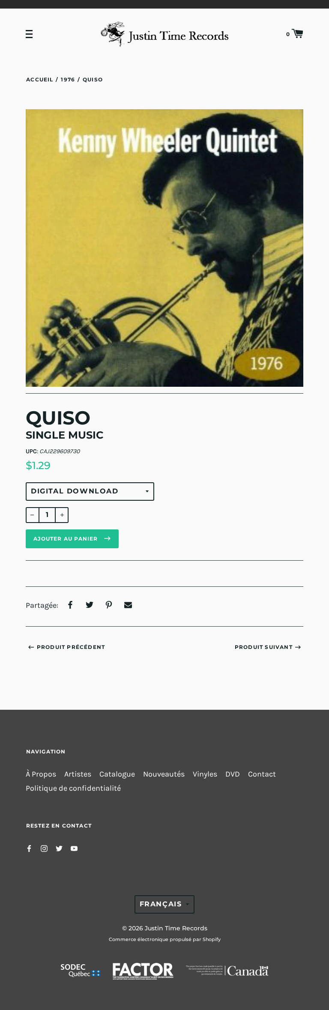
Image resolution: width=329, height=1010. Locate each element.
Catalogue (117, 774)
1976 (68, 79)
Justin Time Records (176, 928)
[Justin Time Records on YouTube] (74, 848)
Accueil (39, 79)
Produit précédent (71, 647)
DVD (232, 774)
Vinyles (205, 774)
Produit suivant (264, 647)
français (161, 904)
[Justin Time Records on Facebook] (29, 848)
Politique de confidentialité (73, 788)
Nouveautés (164, 774)
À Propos (41, 774)
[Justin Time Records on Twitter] (59, 848)
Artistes (77, 774)
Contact (262, 774)
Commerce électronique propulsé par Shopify (165, 939)
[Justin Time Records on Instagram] (44, 848)
